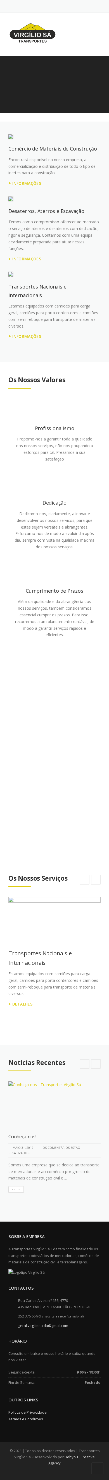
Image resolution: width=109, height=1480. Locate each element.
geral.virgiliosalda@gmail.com (43, 1325)
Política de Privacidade (27, 1412)
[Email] (58, 6)
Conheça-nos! (22, 1136)
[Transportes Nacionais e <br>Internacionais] (54, 920)
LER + (16, 1189)
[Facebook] (50, 6)
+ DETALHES (20, 1004)
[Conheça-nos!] (54, 1104)
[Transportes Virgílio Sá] (32, 32)
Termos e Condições (25, 1418)
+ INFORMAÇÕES (24, 183)
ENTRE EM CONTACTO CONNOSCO (50, 792)
